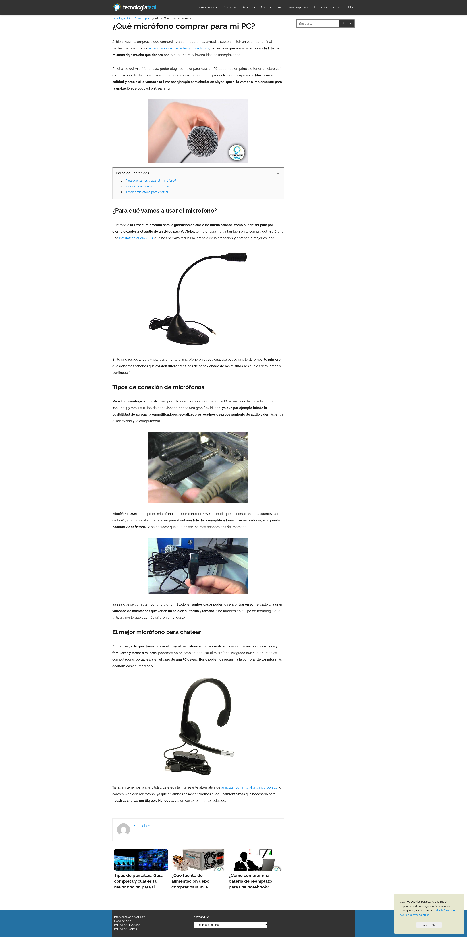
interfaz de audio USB (136, 238)
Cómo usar (230, 7)
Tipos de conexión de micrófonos (146, 186)
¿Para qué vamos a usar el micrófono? (150, 180)
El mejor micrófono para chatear (146, 192)
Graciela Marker (146, 826)
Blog (351, 7)
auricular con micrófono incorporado (249, 787)
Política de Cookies (125, 929)
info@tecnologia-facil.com (129, 916)
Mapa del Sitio (122, 920)
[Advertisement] (325, 174)
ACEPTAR (429, 925)
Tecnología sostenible (328, 7)
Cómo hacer (205, 7)
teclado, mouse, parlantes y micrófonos (178, 48)
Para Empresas (297, 7)
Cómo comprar (271, 7)
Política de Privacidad (127, 925)
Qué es (248, 7)
